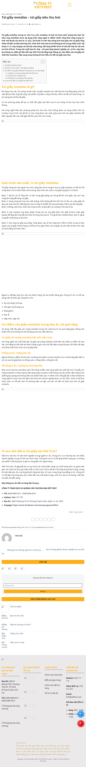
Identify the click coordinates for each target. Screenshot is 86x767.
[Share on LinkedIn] (53, 519)
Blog (3, 14)
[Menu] (16, 5)
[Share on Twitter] (41, 519)
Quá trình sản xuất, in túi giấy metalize (19, 68)
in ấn (9, 46)
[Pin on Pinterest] (49, 519)
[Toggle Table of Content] (41, 62)
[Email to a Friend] (45, 519)
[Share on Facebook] (37, 519)
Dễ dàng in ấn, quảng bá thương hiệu (20, 78)
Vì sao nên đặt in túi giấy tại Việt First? (19, 80)
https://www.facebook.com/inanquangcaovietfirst (35, 505)
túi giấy (28, 40)
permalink (50, 527)
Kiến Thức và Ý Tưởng (14, 14)
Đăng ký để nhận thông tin (43, 578)
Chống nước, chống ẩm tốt (17, 76)
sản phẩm (71, 49)
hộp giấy (35, 35)
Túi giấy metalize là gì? (13, 65)
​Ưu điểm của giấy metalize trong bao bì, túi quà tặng (24, 70)
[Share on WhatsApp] (33, 519)
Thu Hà (25, 24)
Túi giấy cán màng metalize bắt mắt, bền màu (23, 73)
